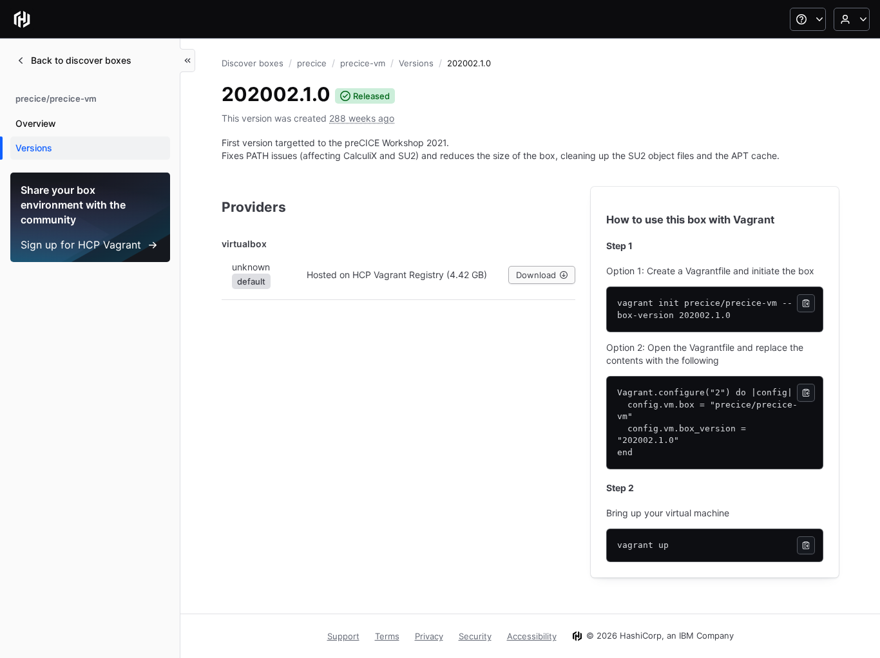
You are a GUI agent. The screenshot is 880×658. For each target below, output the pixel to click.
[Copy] (806, 303)
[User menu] (852, 19)
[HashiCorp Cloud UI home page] (21, 19)
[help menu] (808, 19)
